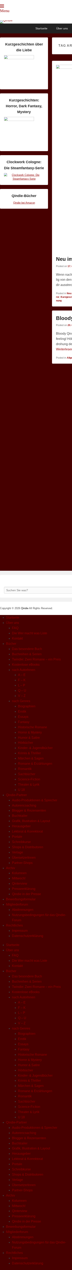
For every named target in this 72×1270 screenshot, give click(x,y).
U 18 (21, 789)
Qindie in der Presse (26, 894)
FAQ (15, 628)
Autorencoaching (24, 805)
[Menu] (2, 6)
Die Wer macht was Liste (29, 633)
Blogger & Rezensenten (29, 810)
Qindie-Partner (16, 795)
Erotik (22, 711)
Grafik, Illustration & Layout (31, 821)
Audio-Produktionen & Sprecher (34, 800)
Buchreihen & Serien (27, 654)
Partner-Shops (22, 863)
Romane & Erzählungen (35, 763)
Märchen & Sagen (31, 758)
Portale (17, 836)
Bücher (11, 643)
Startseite (41, 28)
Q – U (22, 690)
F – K (22, 680)
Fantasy (23, 722)
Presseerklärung (23, 888)
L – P (21, 685)
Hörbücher (25, 742)
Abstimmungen (22, 909)
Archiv (10, 868)
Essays (23, 716)
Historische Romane (32, 727)
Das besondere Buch (27, 649)
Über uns (62, 28)
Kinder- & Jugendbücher (35, 748)
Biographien (26, 706)
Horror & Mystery (30, 732)
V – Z (22, 695)
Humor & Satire (29, 737)
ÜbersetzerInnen (24, 857)
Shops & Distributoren (27, 847)
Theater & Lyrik (28, 784)
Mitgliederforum (17, 904)
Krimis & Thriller (29, 753)
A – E (22, 675)
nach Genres (21, 701)
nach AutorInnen (23, 670)
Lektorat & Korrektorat (27, 831)
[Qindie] (36, 22)
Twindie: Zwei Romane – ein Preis (36, 659)
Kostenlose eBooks (26, 664)
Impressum (20, 930)
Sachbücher (26, 774)
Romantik (25, 769)
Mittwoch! (18, 878)
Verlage (17, 852)
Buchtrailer (19, 815)
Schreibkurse (21, 842)
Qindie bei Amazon (24, 202)
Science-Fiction (29, 779)
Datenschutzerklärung (27, 936)
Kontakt (17, 638)
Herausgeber (21, 826)
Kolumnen (19, 873)
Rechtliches (14, 925)
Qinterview (19, 883)
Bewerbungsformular (21, 899)
